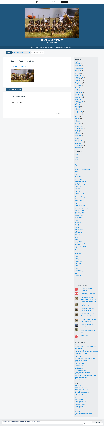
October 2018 (78, 99)
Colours (77, 195)
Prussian (77, 250)
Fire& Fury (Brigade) (80, 205)
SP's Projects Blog (79, 355)
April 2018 (77, 109)
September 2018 (79, 101)
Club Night (78, 188)
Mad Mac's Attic (79, 396)
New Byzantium (79, 399)
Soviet (76, 267)
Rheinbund (78, 253)
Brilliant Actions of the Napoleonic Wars (85, 346)
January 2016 (78, 138)
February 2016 (78, 137)
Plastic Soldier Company (81, 246)
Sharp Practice (78, 261)
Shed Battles (78, 263)
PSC (76, 251)
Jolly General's (79, 348)
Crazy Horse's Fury (80, 197)
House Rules (78, 217)
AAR (76, 162)
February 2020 (78, 80)
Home (32, 47)
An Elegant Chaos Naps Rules (82, 169)
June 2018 (77, 106)
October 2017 (78, 113)
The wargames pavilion (81, 379)
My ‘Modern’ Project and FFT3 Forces (65, 47)
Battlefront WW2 (79, 180)
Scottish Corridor (79, 260)
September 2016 (79, 128)
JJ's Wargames (78, 391)
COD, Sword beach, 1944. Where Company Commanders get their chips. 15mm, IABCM (88, 299)
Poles (76, 248)
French (77, 207)
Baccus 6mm (78, 176)
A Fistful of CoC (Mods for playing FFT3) (45, 47)
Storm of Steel (78, 403)
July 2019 (77, 87)
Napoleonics (78, 231)
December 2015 (79, 140)
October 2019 (78, 84)
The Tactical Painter (80, 404)
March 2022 (78, 65)
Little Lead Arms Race (80, 394)
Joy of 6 (77, 224)
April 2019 (77, 91)
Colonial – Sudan (79, 193)
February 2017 (78, 125)
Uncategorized (79, 272)
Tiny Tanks (78, 408)
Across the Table (79, 363)
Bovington (77, 183)
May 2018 (77, 108)
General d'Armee (79, 210)
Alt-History (78, 168)
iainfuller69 (23, 66)
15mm (76, 156)
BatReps (77, 178)
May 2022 (77, 62)
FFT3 (76, 203)
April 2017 (77, 121)
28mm (76, 159)
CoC (76, 190)
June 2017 (77, 118)
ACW (76, 164)
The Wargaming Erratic (81, 353)
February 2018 (78, 111)
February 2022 (78, 67)
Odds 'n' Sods (78, 232)
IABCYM (77, 219)
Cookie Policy (29, 422)
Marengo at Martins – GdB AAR (22, 52)
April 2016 (77, 133)
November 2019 (79, 82)
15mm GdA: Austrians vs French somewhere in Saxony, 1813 (88, 330)
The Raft (77, 362)
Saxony (77, 258)
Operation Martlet (79, 236)
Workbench (78, 275)
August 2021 (78, 70)
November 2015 (79, 142)
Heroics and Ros (79, 215)
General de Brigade (80, 212)
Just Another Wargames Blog (82, 392)
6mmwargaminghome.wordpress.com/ (85, 358)
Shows (76, 265)
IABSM (76, 221)
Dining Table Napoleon (81, 387)
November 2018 (79, 97)
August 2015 (78, 147)
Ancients (77, 171)
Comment (58, 113)
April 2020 (77, 79)
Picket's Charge (79, 241)
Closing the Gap (79, 186)
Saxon (76, 256)
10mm (76, 154)
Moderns (77, 227)
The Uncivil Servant (80, 365)
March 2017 (78, 123)
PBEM (76, 239)
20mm (76, 157)
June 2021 (77, 74)
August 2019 (78, 85)
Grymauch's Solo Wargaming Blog (84, 389)
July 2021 (77, 72)
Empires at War (79, 202)
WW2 (76, 277)
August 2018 (78, 103)
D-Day (76, 198)
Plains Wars (78, 244)
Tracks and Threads (52, 40)
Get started (64, 1)
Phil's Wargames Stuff (80, 401)
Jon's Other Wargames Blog (82, 350)
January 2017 (78, 126)
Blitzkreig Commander (81, 181)
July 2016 (77, 130)
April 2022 (77, 63)
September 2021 (79, 68)
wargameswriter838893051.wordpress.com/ (86, 351)
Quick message (85, 335)
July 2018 (77, 104)
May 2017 (77, 120)
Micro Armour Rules (80, 226)
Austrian (77, 173)
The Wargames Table (80, 406)
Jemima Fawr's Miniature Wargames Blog (85, 375)
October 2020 (78, 75)
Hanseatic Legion (79, 214)
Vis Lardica (77, 411)
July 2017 (77, 116)
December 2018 (79, 96)
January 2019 (78, 94)
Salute (76, 255)
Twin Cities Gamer (79, 410)
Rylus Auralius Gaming (81, 377)
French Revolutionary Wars (82, 209)
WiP (76, 273)
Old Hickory (78, 234)
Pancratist (77, 374)
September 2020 (79, 77)
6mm (76, 161)
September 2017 (79, 115)
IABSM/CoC (78, 222)
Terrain (77, 268)
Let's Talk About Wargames (82, 370)
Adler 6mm (78, 166)
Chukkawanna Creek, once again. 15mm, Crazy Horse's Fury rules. (88, 315)
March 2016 (78, 135)
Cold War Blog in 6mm (80, 357)
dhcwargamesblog (79, 345)
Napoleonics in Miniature (81, 398)
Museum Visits (79, 229)
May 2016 (77, 132)
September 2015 (79, 145)
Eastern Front (78, 200)
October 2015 (78, 144)
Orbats (76, 238)
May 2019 (77, 89)
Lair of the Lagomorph (81, 360)
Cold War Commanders (81, 386)
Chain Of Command (80, 185)
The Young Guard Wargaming (82, 372)
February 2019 (78, 92)
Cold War (77, 191)
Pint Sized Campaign (80, 243)
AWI (76, 174)
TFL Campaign (78, 270)
